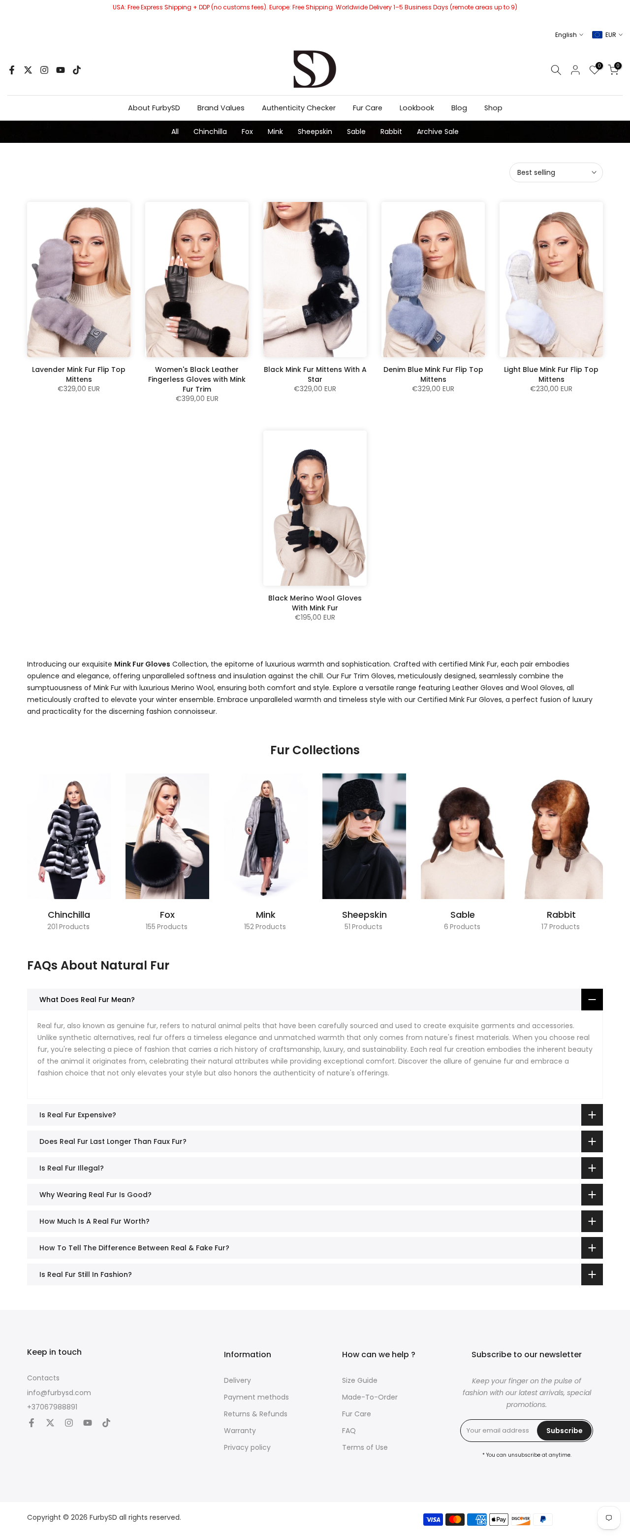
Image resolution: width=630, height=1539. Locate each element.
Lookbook (417, 108)
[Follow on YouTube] (60, 70)
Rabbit (391, 131)
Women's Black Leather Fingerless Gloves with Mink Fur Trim (197, 379)
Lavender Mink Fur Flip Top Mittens (79, 374)
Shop (493, 108)
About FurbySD (154, 108)
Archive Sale (438, 131)
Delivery (237, 1380)
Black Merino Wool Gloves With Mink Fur (315, 603)
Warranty (240, 1431)
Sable (356, 131)
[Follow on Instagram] (44, 70)
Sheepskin (315, 131)
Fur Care (367, 108)
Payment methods (256, 1397)
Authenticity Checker (299, 108)
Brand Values (221, 108)
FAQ (349, 1431)
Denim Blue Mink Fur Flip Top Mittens (433, 374)
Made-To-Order (370, 1397)
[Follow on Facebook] (11, 70)
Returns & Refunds (255, 1414)
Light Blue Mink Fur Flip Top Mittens (551, 374)
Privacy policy (247, 1447)
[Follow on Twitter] (28, 70)
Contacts (43, 1378)
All (175, 131)
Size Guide (360, 1380)
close (11, 12)
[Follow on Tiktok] (76, 70)
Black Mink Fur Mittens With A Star (315, 374)
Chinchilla (210, 131)
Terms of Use (365, 1447)
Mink (275, 131)
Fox (247, 131)
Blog (459, 108)
